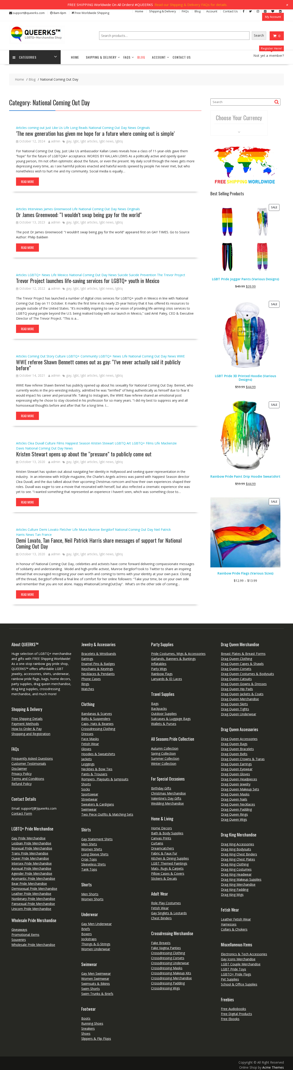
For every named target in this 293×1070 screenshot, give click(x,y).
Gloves (86, 749)
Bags (155, 703)
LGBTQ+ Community (82, 356)
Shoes (85, 1033)
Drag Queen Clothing (236, 658)
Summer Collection (165, 758)
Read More (27, 181)
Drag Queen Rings (234, 814)
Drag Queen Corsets (236, 669)
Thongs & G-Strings (95, 944)
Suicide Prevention (142, 275)
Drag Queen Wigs (234, 819)
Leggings (88, 764)
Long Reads (79, 127)
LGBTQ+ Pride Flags (236, 974)
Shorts (86, 784)
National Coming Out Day (108, 127)
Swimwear (89, 809)
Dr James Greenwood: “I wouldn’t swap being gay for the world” (79, 214)
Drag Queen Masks (235, 794)
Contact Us (230, 11)
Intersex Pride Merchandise (31, 863)
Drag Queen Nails (234, 799)
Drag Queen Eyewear (236, 769)
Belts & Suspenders (95, 718)
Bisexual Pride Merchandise (31, 848)
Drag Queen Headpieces (239, 779)
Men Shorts (89, 894)
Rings (85, 684)
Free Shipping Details (27, 718)
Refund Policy (21, 783)
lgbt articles (89, 141)
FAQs (185, 11)
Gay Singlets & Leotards (169, 913)
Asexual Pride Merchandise (31, 868)
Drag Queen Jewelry (235, 784)
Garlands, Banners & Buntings (173, 658)
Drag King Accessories (237, 844)
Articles (21, 127)
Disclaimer (19, 768)
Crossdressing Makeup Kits (171, 973)
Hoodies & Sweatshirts (98, 754)
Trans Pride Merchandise (29, 853)
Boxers (86, 934)
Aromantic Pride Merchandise (33, 878)
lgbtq (119, 141)
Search (259, 35)
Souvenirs (18, 939)
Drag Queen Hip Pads (237, 689)
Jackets (86, 759)
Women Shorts (92, 899)
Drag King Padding (234, 889)
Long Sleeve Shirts (95, 854)
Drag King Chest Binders (239, 854)
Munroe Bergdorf (101, 529)
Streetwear (89, 799)
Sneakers (88, 1028)
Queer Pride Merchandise (30, 858)
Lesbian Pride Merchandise (31, 843)
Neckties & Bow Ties (96, 769)
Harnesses (228, 924)
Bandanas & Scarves (96, 713)
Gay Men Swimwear (96, 973)
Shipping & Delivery (162, 11)
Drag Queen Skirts (234, 704)
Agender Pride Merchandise (31, 873)
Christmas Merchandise (168, 793)
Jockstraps (89, 939)
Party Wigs (159, 669)
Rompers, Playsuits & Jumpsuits (104, 779)
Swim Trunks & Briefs (97, 993)
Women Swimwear (95, 978)
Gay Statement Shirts (97, 839)
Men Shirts (89, 844)
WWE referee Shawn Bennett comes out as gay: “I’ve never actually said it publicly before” (98, 365)
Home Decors (161, 828)
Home (139, 11)
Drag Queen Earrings (236, 764)
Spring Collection (163, 753)
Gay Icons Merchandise (238, 959)
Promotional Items (25, 934)
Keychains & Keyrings (97, 669)
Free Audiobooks (233, 1009)
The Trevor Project (171, 275)
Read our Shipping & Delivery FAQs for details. (191, 4)
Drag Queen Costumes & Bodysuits (247, 674)
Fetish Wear (90, 744)
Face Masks (90, 739)
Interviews (35, 209)
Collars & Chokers (234, 929)
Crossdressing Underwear (170, 963)
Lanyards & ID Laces (166, 679)
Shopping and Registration (30, 734)
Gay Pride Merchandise (28, 838)
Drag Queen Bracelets (237, 749)
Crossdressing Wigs (165, 988)
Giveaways (19, 929)
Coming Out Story (41, 356)
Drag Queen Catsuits (236, 679)
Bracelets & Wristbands (98, 653)
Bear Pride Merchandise (29, 883)
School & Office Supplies (239, 984)
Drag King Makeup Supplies (241, 879)
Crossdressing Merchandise (171, 978)
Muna (83, 529)
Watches (87, 689)
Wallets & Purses (163, 724)
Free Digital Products (236, 1014)
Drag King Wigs (232, 894)
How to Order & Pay (26, 729)
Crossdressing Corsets (167, 958)
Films (60, 443)
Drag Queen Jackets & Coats (242, 694)
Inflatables (158, 664)
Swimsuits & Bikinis (95, 983)
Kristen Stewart (102, 443)
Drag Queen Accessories (239, 739)
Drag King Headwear (236, 874)
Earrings (87, 658)
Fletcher (65, 529)
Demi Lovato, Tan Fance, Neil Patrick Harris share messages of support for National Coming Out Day (99, 543)
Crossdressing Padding (168, 983)
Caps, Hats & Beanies (97, 724)
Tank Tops (89, 869)
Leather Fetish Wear (236, 919)
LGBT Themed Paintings (169, 863)
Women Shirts (91, 849)
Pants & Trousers (94, 774)
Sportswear (89, 794)
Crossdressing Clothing (98, 729)
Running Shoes (92, 1023)
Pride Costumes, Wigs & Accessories (178, 653)
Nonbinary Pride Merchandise (33, 898)
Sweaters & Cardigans (97, 804)
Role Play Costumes (166, 903)
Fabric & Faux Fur (164, 853)
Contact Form (21, 813)
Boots (85, 1018)
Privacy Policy (21, 773)
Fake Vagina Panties (166, 948)
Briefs (85, 929)
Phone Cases (91, 679)
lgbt (76, 141)
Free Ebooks (230, 1019)
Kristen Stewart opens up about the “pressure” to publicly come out (84, 454)
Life (66, 127)
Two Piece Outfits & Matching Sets (107, 814)
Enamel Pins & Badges (98, 664)
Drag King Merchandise (238, 884)
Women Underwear (95, 949)
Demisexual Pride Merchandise (34, 888)
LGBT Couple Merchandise (240, 964)
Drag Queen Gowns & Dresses (244, 684)
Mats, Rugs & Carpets (167, 868)
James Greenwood (57, 209)
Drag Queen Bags (234, 744)
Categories (27, 57)
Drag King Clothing (235, 864)
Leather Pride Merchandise (31, 893)
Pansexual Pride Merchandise (33, 903)
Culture (60, 356)
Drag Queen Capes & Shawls (242, 664)
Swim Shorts (90, 988)
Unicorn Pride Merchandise (31, 909)
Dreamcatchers (162, 848)
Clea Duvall (36, 443)
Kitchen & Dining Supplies (170, 858)
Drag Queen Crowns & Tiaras (243, 759)
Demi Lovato (49, 529)
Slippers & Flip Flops (96, 1038)
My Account (273, 17)
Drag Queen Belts (234, 754)
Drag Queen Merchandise (240, 699)
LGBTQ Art (123, 443)
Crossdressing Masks (166, 968)
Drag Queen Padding (236, 809)
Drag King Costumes (236, 869)
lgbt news (106, 141)
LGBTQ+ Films (143, 443)
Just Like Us (54, 127)
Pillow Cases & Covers (167, 873)
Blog (198, 11)
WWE (181, 356)
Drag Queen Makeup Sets (240, 789)
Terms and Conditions (27, 778)
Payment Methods (25, 724)
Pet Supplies (230, 979)
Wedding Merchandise (167, 803)
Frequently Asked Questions (32, 758)
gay (68, 141)
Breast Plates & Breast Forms (243, 653)
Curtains (157, 843)
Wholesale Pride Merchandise (33, 944)
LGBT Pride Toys (233, 969)
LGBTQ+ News (39, 275)
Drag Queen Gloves (235, 774)
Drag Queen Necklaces (238, 804)
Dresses (87, 734)
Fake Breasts (161, 943)
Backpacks (159, 708)
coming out (36, 127)
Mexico (62, 275)
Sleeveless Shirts (93, 864)
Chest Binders (161, 918)
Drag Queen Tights (235, 709)
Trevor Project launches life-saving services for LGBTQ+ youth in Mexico (87, 280)
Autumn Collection (164, 748)
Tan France (43, 534)
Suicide (123, 275)
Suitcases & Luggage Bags (171, 718)
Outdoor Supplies (164, 713)
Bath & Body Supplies (167, 833)
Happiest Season (77, 443)
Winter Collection (163, 763)
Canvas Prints (161, 838)
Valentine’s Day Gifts (166, 798)
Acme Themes (273, 1067)
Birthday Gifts (161, 788)
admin (55, 141)
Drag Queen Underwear (238, 714)
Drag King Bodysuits (236, 849)
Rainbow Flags (162, 674)
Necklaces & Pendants (98, 674)
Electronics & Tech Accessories (244, 954)
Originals (143, 127)
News (132, 127)
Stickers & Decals (164, 878)
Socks (85, 789)
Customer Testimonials (28, 763)
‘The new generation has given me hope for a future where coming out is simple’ (95, 133)
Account (211, 11)
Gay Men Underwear (96, 924)
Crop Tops (89, 859)
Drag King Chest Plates (238, 859)
